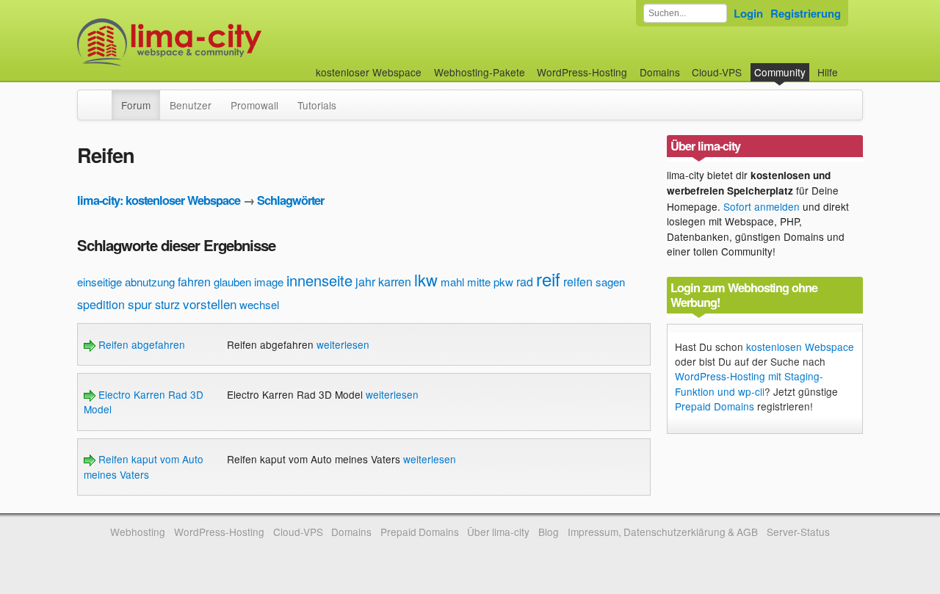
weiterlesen (343, 344)
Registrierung (805, 13)
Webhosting (137, 531)
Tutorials (316, 105)
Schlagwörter (290, 200)
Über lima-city (498, 531)
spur (140, 303)
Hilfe (827, 72)
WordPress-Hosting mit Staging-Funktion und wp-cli (749, 383)
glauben (232, 281)
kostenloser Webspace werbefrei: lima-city (224, 42)
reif (548, 278)
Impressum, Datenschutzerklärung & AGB (663, 531)
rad (524, 281)
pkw (503, 281)
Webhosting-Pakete (479, 72)
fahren (194, 281)
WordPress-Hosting (582, 72)
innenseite (319, 280)
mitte (479, 281)
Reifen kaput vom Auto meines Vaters (143, 466)
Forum (136, 105)
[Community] (102, 97)
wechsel (259, 304)
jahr (365, 281)
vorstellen (209, 303)
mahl (452, 281)
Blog (548, 531)
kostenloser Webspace (369, 72)
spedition (101, 304)
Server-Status (798, 531)
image (268, 281)
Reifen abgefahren (140, 344)
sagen (610, 281)
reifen (578, 281)
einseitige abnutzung (126, 281)
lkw (426, 279)
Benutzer (191, 105)
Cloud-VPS (717, 72)
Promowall (254, 105)
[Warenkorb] (849, 65)
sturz (167, 304)
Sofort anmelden (761, 206)
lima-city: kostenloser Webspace (158, 200)
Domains (660, 72)
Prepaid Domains (714, 406)
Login (748, 13)
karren (394, 281)
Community (780, 72)
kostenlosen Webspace (800, 346)
